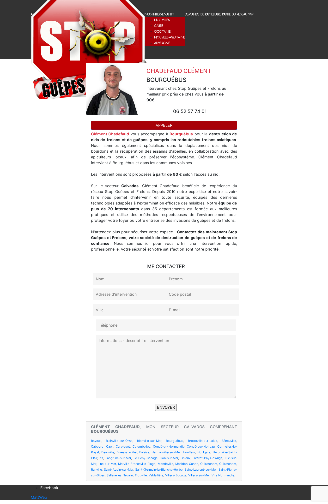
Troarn (128, 475)
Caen (109, 446)
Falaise (144, 452)
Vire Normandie (223, 475)
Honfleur (189, 452)
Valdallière (156, 475)
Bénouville (229, 441)
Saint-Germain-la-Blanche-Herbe (158, 469)
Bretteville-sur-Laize (202, 441)
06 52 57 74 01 (190, 111)
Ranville (96, 469)
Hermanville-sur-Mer (166, 452)
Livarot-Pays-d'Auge (207, 458)
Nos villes (162, 20)
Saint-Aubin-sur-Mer (118, 469)
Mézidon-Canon (186, 464)
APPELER (164, 125)
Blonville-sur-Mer (149, 441)
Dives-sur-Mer (126, 452)
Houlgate (203, 452)
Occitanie (162, 31)
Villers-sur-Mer (199, 475)
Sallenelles (114, 475)
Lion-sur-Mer (169, 458)
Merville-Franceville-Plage (136, 464)
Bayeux (96, 441)
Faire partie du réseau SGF (234, 14)
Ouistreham (208, 464)
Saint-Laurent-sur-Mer (201, 469)
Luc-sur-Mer (107, 464)
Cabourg (97, 446)
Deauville (107, 452)
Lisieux (185, 458)
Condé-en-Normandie (168, 446)
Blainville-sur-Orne (119, 441)
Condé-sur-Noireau (201, 446)
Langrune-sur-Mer (118, 458)
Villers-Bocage (175, 475)
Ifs (101, 458)
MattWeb (39, 497)
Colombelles (141, 446)
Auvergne (162, 43)
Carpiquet (123, 446)
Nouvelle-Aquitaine (169, 37)
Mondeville (165, 464)
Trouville (141, 475)
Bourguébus (174, 441)
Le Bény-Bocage (146, 458)
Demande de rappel (199, 14)
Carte (158, 26)
